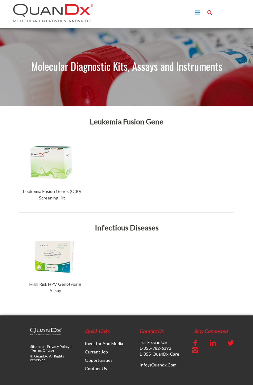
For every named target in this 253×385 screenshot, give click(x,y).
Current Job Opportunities (99, 356)
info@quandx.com (157, 364)
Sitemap (37, 346)
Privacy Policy (58, 346)
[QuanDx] (53, 12)
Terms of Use (42, 350)
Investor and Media (104, 343)
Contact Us (96, 368)
